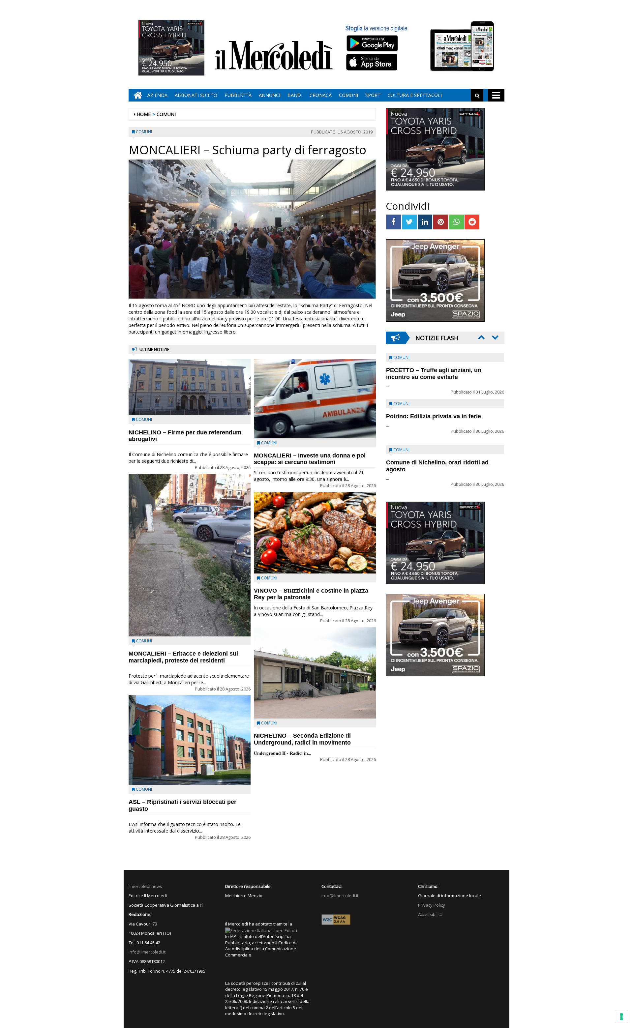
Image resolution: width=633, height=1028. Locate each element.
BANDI (294, 95)
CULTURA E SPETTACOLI (415, 95)
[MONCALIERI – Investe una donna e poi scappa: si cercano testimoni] (315, 398)
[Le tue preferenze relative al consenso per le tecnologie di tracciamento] (621, 1016)
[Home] (136, 95)
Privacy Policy (431, 905)
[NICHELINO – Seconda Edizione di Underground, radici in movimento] (315, 673)
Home (144, 114)
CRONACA (321, 95)
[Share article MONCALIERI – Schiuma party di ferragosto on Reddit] (472, 222)
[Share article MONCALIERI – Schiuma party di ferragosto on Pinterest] (440, 222)
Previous (480, 337)
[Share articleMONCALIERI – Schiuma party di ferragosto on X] (409, 222)
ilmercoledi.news (145, 886)
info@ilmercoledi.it (147, 952)
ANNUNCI (269, 95)
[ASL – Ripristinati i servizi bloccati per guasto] (190, 740)
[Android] (372, 43)
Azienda (157, 95)
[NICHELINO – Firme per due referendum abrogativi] (190, 387)
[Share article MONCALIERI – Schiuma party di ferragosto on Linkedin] (425, 222)
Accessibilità (430, 914)
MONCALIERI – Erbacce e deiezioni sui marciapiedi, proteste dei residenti (183, 657)
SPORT (372, 95)
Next (494, 337)
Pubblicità (238, 95)
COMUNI (348, 95)
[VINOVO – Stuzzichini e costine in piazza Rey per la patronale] (315, 532)
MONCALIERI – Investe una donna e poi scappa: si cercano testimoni (310, 459)
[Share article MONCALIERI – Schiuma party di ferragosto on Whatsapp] (456, 222)
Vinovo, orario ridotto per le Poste (434, 370)
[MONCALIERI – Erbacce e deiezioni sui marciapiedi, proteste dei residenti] (190, 555)
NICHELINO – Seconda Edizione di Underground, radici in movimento (302, 739)
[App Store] (373, 62)
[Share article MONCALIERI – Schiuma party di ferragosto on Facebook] (393, 222)
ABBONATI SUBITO (196, 95)
